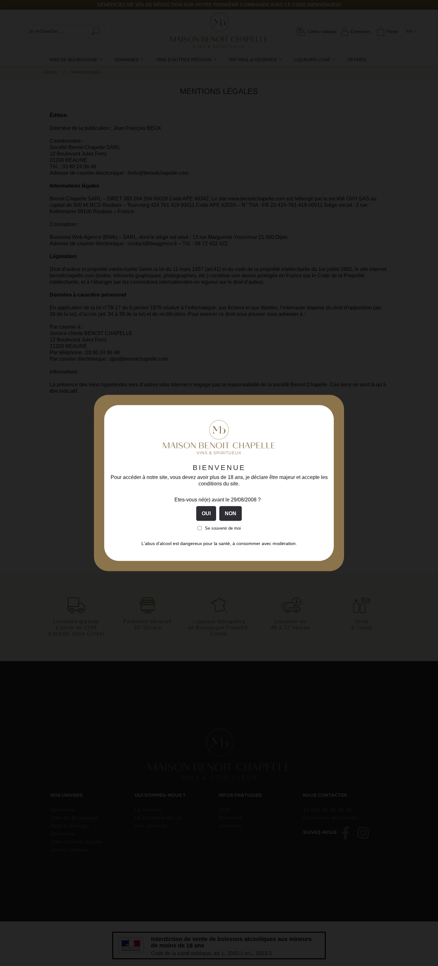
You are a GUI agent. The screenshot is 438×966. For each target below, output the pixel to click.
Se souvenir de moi (223, 527)
